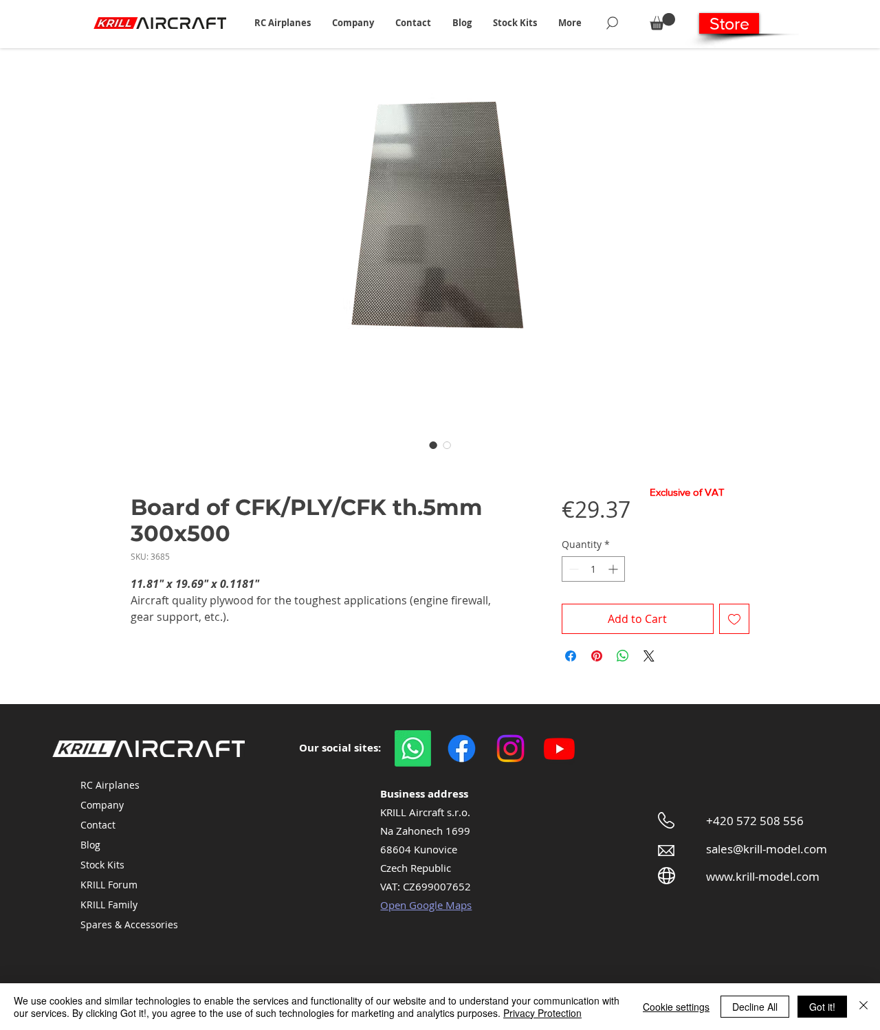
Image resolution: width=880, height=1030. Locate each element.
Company (102, 804)
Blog (90, 844)
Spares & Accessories (129, 924)
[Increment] (614, 569)
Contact (98, 824)
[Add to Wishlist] (734, 619)
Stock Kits (102, 864)
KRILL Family (109, 904)
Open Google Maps (426, 905)
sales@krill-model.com (766, 849)
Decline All (755, 1006)
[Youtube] (559, 748)
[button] (282, 22)
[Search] (612, 22)
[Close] (863, 1006)
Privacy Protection (542, 1013)
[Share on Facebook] (570, 656)
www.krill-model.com (763, 876)
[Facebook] (461, 748)
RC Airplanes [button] (110, 784)
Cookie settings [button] (676, 1006)
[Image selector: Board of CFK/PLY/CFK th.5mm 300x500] (433, 445)
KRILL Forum (109, 884)
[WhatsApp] (413, 748)
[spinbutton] (593, 569)
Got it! (822, 1006)
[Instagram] (510, 748)
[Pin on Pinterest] (596, 656)
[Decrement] (572, 569)
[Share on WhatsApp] (623, 656)
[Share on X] (649, 656)
